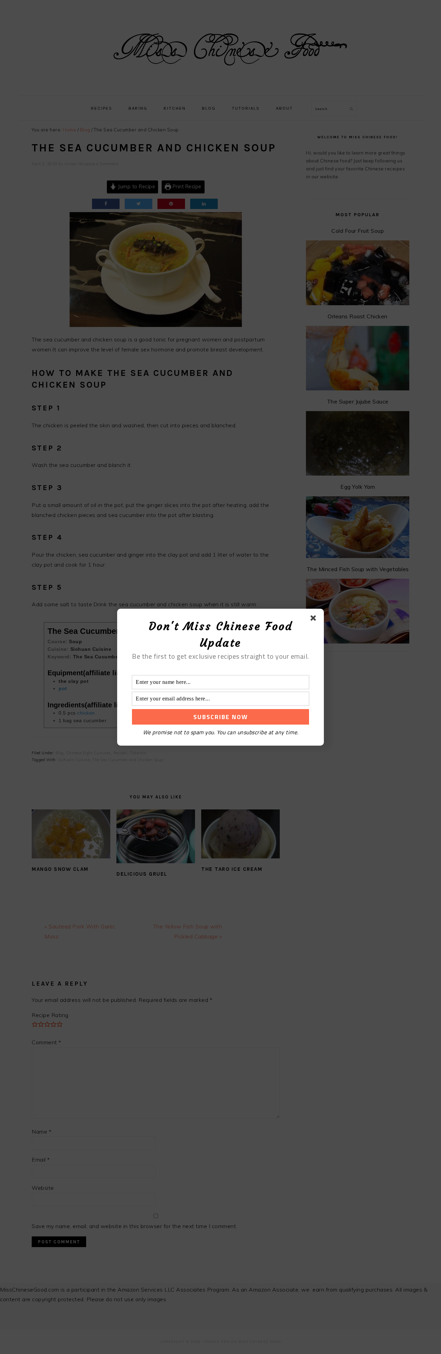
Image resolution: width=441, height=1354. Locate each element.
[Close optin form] (314, 619)
